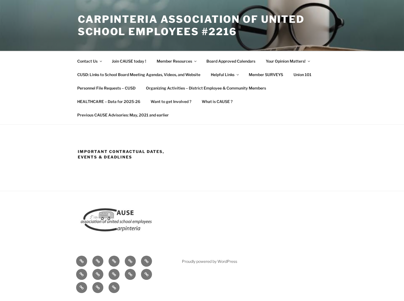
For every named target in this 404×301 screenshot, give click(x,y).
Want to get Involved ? (171, 101)
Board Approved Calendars (230, 61)
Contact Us (87, 61)
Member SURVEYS (266, 74)
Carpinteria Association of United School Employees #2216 (191, 25)
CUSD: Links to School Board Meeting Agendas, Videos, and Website (138, 74)
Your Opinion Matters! (286, 61)
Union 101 (302, 74)
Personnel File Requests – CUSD (106, 88)
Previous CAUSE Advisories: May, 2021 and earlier (123, 115)
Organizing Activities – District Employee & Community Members (206, 88)
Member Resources (174, 61)
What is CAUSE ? (217, 101)
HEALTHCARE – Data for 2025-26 (108, 101)
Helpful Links (222, 74)
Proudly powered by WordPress (209, 261)
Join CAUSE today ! (129, 61)
